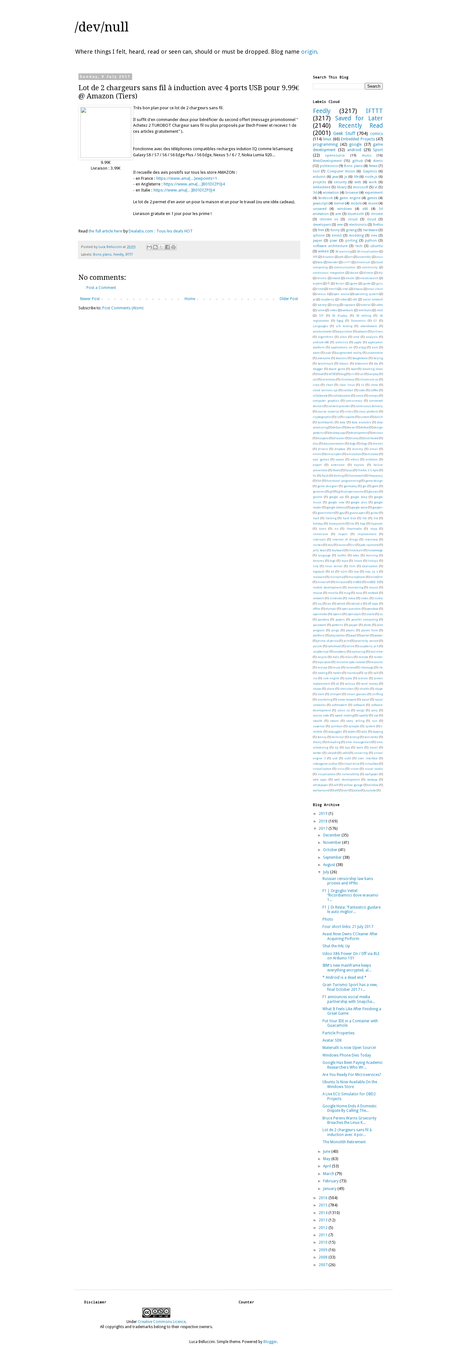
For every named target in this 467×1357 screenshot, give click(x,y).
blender (333, 262)
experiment (374, 193)
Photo (327, 919)
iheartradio (354, 528)
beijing (378, 358)
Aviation (328, 257)
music (366, 155)
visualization (327, 774)
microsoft (360, 187)
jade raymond (369, 545)
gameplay (350, 486)
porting (351, 240)
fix (314, 475)
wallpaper (371, 774)
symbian (337, 726)
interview (371, 539)
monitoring (355, 587)
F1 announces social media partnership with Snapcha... (348, 999)
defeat (365, 427)
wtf (336, 790)
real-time (376, 651)
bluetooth (356, 214)
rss (315, 678)
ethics (355, 459)
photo (367, 625)
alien (343, 337)
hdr (364, 518)
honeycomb (337, 523)
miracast (341, 582)
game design (374, 480)
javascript (320, 203)
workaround (321, 790)
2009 (323, 1250)
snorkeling (324, 699)
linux (327, 139)
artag (362, 347)
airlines (377, 331)
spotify (363, 715)
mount (373, 587)
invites (317, 545)
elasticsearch (369, 278)
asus (379, 257)
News (373, 166)
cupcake (349, 417)
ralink (350, 646)
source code (321, 715)
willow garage (353, 785)
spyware (349, 304)
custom (365, 417)
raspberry (327, 299)
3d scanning (343, 251)
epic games (321, 459)
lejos (345, 560)
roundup (353, 673)
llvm (352, 566)
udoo (379, 304)
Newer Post (90, 299)
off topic (373, 603)
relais (349, 657)
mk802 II (372, 582)
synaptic (354, 726)
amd (356, 337)
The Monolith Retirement (344, 1142)
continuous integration (329, 272)
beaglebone (360, 358)
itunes (342, 545)
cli (362, 384)
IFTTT (129, 254)
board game (337, 369)
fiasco (349, 470)
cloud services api (325, 390)
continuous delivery (369, 406)
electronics (358, 225)
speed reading (344, 715)
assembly (364, 257)
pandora (323, 619)
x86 (365, 209)
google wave (359, 507)
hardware (370, 230)
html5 (333, 289)
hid (376, 518)
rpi (366, 673)
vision (354, 768)
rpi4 (375, 673)
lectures (318, 560)
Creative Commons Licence (162, 1322)
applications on (341, 347)
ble (376, 363)
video (333, 310)
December (332, 835)
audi (328, 352)
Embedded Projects (358, 139)
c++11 (347, 262)
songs (360, 710)
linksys (373, 560)
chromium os (369, 379)
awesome (323, 358)
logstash (319, 571)
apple (358, 342)
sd (337, 683)
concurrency (354, 400)
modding (356, 235)
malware (319, 577)
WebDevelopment (327, 161)
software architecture (330, 246)
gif (331, 491)
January (330, 1188)
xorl (346, 790)
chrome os (329, 219)
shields (364, 688)
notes (365, 598)
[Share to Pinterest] (173, 247)
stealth (317, 720)
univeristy (361, 753)
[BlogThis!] (155, 247)
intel (345, 289)
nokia (351, 598)
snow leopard (347, 699)
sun (374, 720)
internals (319, 539)
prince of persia (327, 640)
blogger (318, 369)
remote (363, 657)
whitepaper (320, 785)
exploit (317, 283)
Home (190, 299)
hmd (320, 289)
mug (347, 593)
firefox (378, 225)
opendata (372, 608)
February (331, 1181)
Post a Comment (101, 288)
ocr (329, 603)
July (326, 872)
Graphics (370, 171)
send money (369, 683)
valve (321, 310)
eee (340, 225)
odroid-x (356, 603)
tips (347, 747)
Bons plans (102, 254)
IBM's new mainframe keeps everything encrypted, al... (346, 967)
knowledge (375, 550)
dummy (357, 449)
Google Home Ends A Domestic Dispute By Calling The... (349, 1108)
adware (362, 331)
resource (377, 662)
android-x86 (321, 342)
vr (376, 187)
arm (338, 214)
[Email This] (149, 247)
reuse (337, 667)
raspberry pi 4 (368, 646)
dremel (378, 443)
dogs (364, 443)
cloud (371, 219)
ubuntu (376, 246)
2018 (323, 821)
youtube (370, 790)
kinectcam (356, 550)
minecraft (323, 582)
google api (336, 497)
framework (356, 475)
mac (356, 571)
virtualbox (372, 763)
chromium (363, 262)
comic (360, 395)
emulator (372, 454)
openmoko (320, 614)
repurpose (324, 662)
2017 (323, 828)
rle (381, 667)
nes (374, 235)
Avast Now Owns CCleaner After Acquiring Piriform (350, 936)
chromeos (348, 379)
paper (317, 240)
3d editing (363, 315)
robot (343, 299)
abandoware (369, 326)
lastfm (341, 555)
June (327, 1151)
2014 (323, 1213)
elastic (350, 278)
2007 (323, 1265)
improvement (366, 534)
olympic (330, 608)
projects (319, 182)
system (370, 726)
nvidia (378, 598)
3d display (340, 315)
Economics (358, 320)
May (327, 1159)
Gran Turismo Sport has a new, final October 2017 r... (350, 987)
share (331, 688)
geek (375, 486)
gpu (341, 512)
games (372, 198)
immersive (320, 534)
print (346, 640)
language (324, 555)
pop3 (353, 635)
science (363, 678)
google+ (377, 507)
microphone (357, 577)
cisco (316, 384)
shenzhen (347, 688)
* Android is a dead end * (344, 977)
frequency (376, 475)
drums (322, 278)
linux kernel (334, 566)
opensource (335, 155)
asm (375, 347)
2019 (323, 813)
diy (381, 272)
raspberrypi (321, 651)
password (319, 625)
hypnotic (377, 523)
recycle (322, 657)
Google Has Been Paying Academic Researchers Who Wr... (352, 1064)
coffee (374, 390)
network (318, 598)
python (371, 240)
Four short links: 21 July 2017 (347, 926)
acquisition (344, 331)
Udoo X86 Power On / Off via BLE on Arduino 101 (351, 955)
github (357, 161)
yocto (356, 790)
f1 (329, 283)
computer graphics (326, 400)
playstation (337, 635)
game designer (327, 486)
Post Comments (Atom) (122, 308)
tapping (378, 731)
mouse (317, 593)
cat (315, 379)
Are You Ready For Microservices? (351, 1074)
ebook (336, 278)
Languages (320, 326)
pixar (333, 240)
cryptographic (322, 417)
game (354, 283)
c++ (352, 374)
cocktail (348, 390)
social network (373, 299)
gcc (364, 486)
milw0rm (376, 577)
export (317, 465)
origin (309, 51)
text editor (371, 737)
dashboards (326, 422)
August (329, 865)
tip (336, 747)
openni (337, 614)
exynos (359, 465)
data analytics (361, 422)
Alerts (378, 161)
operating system (366, 294)
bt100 (332, 374)
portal (365, 635)
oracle (370, 614)
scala (348, 678)
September (333, 857)
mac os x (371, 571)
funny (335, 230)
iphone (319, 235)
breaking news (372, 369)
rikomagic (367, 667)
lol (332, 571)
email (374, 449)
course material (328, 411)
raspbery (340, 651)
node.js (371, 177)
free (321, 230)
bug (343, 374)
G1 (375, 320)
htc (352, 523)
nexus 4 (322, 294)
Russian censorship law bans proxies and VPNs (347, 881)
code (362, 390)
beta (320, 262)
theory (317, 742)
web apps (320, 779)
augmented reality (349, 352)
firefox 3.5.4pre (368, 470)
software (359, 705)
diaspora (323, 438)
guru (379, 283)
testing (354, 737)
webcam (347, 310)
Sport (378, 150)
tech (358, 246)
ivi (353, 545)
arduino (319, 177)
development (359, 432)
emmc (317, 454)
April (327, 1166)
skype (379, 688)
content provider (339, 406)
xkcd (380, 310)
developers (322, 225)
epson (340, 459)
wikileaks (365, 310)
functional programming (343, 480)
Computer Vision (341, 171)
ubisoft (332, 753)
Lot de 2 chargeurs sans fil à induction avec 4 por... (347, 1132)
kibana (358, 289)
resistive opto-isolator (351, 662)
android (354, 150)
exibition (372, 459)
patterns (337, 625)
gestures (319, 491)
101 (321, 315)
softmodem (339, 705)
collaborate (320, 395)
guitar (374, 512)
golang (351, 230)
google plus (359, 502)
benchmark (325, 363)
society (322, 304)
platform (319, 635)
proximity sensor (366, 640)
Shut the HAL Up (336, 946)
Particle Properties (338, 1033)
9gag (340, 320)
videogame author (325, 763)
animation (331, 193)
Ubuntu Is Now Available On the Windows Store (349, 1084)
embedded (321, 187)
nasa (358, 593)
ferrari (339, 283)
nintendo (336, 598)
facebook (325, 198)
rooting (322, 673)
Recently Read (360, 125)
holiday (318, 523)
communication (344, 267)
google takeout (336, 507)
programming (325, 144)
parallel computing (364, 619)
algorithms (325, 337)
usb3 (347, 758)
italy (330, 545)
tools (359, 747)
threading (333, 742)
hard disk (349, 518)
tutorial (366, 304)
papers (340, 619)
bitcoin (344, 363)
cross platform (368, 411)
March (329, 1174)
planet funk (369, 630)
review (350, 667)
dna (315, 443)
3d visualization (368, 251)
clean (329, 384)
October (330, 850)
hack (316, 518)
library (342, 187)
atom (316, 352)
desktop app (337, 432)
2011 (323, 1235)
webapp (372, 779)
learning (372, 555)
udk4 (345, 753)
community (370, 267)
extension (338, 465)
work (373, 182)
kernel (339, 203)
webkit (323, 251)
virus (341, 768)
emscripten (334, 454)
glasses (373, 491)
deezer (351, 427)
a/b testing (344, 326)
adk (341, 257)
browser (352, 193)
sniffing (377, 694)
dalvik (379, 417)
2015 (323, 1205)
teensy (322, 737)
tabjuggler (335, 731)
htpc (363, 523)
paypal (353, 625)
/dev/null (102, 27)
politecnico (329, 166)
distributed (371, 438)
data (342, 422)
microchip (337, 577)
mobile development (327, 587)
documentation (333, 443)
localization (370, 566)
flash (325, 475)
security (340, 182)
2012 (323, 1228)
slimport (336, 694)
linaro (358, 560)
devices (378, 432)
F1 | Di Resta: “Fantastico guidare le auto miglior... (351, 909)
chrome (377, 214)
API (315, 257)
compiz (374, 395)
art (351, 257)
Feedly (118, 254)
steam (334, 720)
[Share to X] (161, 247)
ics (336, 528)
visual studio (374, 768)
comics (376, 133)
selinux (350, 683)
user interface (368, 758)
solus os (343, 710)
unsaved (320, 209)
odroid (341, 603)
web (358, 182)
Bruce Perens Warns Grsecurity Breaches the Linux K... (349, 1120)
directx (368, 272)
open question (351, 608)
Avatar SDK (332, 1040)
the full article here (105, 231)
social (365, 699)
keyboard (338, 550)
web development (346, 779)
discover (339, 438)
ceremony (329, 379)
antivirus (341, 342)
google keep (358, 497)
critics (349, 411)
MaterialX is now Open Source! (349, 1047)
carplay (374, 374)
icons (322, 528)
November (332, 842)
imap (373, 528)
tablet (351, 731)
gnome (317, 497)
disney (354, 438)
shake (317, 688)
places (350, 630)
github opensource (350, 491)
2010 (323, 1242)
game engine (350, 198)
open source (341, 294)
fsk (319, 480)
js (345, 177)
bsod (320, 374)
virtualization (322, 768)
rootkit (337, 673)
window (373, 785)
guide (367, 283)
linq (315, 566)
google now (336, 502)
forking (339, 475)
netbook (373, 593)
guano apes (357, 512)
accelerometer (322, 331)
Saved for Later (359, 118)
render (378, 657)
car (362, 374)
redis (335, 657)
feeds (336, 470)
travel (374, 747)
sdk (354, 299)
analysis (372, 337)
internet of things (345, 539)
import (342, 534)
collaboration (342, 395)
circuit (353, 219)
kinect (337, 235)
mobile (356, 203)
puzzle (317, 646)
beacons (341, 358)
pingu (335, 630)
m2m (344, 571)
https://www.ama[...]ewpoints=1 (186, 178)
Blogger (270, 1342)
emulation (354, 454)
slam (320, 694)
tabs (364, 731)
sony (374, 710)
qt (314, 299)
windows (344, 209)
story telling (355, 720)
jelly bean (320, 550)
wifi (336, 785)
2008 (323, 1257)
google (355, 144)
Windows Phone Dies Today (346, 1055)
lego (332, 560)
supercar (319, 726)
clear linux (347, 384)
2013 (323, 1220)
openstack (354, 614)
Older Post (289, 299)
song (335, 304)
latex (356, 555)
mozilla (333, 593)
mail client (375, 289)
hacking (331, 518)
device (354, 272)
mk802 (357, 582)
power (379, 635)
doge (352, 443)
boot (354, 369)
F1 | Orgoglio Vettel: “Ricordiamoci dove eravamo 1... (350, 895)
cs (337, 417)
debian (337, 427)
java (335, 177)
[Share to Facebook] (167, 247)
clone (374, 384)
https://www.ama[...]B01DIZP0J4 (194, 184)
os (381, 614)
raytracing (358, 651)
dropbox (340, 449)
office (316, 608)
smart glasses (357, 694)
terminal (338, 737)
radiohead (334, 646)
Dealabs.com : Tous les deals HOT (161, 231)
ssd (376, 715)
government (325, 512)
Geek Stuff (344, 133)
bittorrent (361, 363)
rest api (322, 667)
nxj (319, 603)
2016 (323, 1198)
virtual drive (351, 763)
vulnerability (350, 774)
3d (315, 193)
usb (334, 758)
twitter (317, 753)
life (356, 177)
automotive (375, 352)
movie (373, 203)
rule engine (331, 678)
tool (316, 171)
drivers (323, 449)
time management (358, 742)
